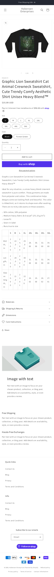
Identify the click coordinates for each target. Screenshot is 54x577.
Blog (7, 475)
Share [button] (7, 330)
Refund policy (45, 567)
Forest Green (22, 136)
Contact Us (10, 469)
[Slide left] (21, 73)
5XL (25, 126)
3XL (6, 126)
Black (7, 136)
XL (29, 120)
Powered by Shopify (31, 567)
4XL (16, 126)
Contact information (41, 571)
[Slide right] (33, 73)
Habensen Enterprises (16, 567)
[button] (5, 10)
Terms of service (25, 571)
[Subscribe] (40, 537)
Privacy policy (13, 571)
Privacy (8, 480)
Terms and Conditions (14, 486)
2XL (38, 120)
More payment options (27, 170)
